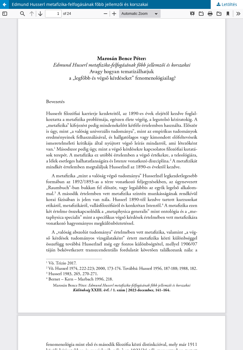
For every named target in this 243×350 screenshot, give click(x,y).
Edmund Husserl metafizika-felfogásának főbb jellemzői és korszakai (80, 4)
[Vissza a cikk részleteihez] (4, 4)
